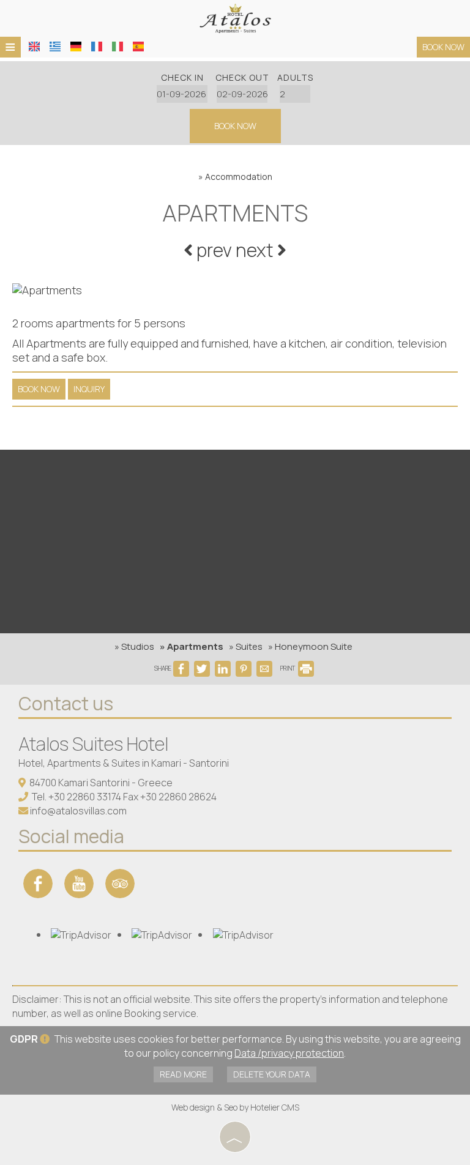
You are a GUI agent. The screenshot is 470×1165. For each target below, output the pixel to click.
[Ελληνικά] (55, 46)
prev (212, 249)
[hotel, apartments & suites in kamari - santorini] (235, 17)
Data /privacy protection (289, 1053)
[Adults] (295, 94)
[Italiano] (117, 46)
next (256, 249)
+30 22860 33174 (84, 796)
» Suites (246, 646)
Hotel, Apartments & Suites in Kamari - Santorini (123, 763)
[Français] (96, 46)
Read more (183, 1074)
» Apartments (191, 646)
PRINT (288, 668)
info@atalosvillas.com (78, 810)
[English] (34, 46)
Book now (443, 47)
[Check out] (242, 94)
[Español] (138, 46)
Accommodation (238, 176)
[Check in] (182, 94)
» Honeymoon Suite (310, 646)
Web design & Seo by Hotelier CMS (235, 1107)
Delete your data (271, 1074)
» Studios (134, 646)
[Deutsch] (75, 46)
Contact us (65, 703)
